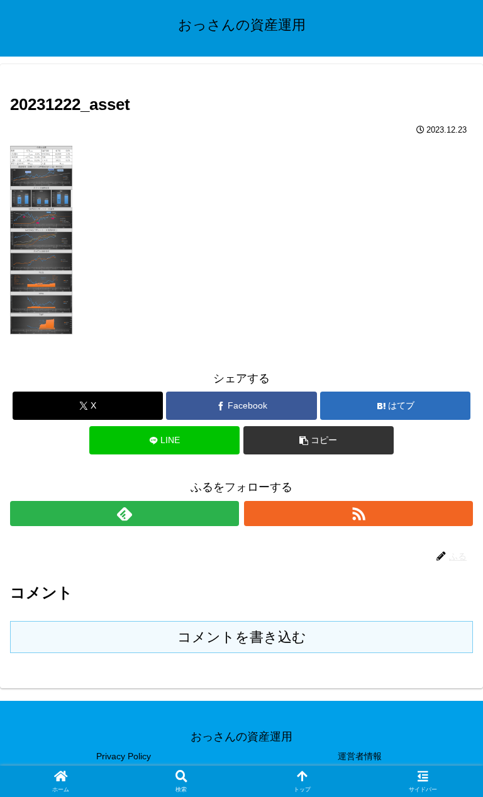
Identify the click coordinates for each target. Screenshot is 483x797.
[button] (318, 440)
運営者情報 (360, 756)
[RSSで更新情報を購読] (358, 513)
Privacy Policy (123, 756)
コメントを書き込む (241, 637)
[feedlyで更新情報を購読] (124, 513)
